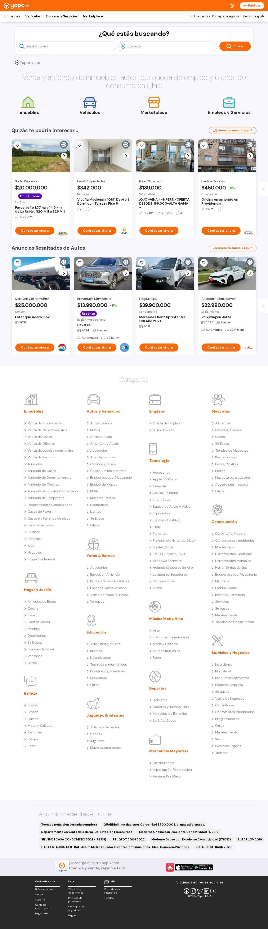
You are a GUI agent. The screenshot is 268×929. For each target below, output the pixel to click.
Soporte (40, 899)
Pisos (32, 615)
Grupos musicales (166, 651)
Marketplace (93, 16)
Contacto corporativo (42, 906)
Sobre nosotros (44, 889)
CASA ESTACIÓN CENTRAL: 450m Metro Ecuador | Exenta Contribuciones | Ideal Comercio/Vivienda (115, 847)
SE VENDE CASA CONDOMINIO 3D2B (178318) (73, 839)
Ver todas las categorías (112, 890)
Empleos (157, 411)
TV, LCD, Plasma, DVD (169, 554)
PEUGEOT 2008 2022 (129, 839)
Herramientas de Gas (231, 567)
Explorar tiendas (200, 16)
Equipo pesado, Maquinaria (111, 477)
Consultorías (225, 705)
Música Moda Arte (166, 618)
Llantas (95, 511)
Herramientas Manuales (233, 561)
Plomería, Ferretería (230, 595)
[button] (64, 156)
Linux (157, 527)
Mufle (94, 491)
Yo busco (97, 601)
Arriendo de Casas (42, 471)
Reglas (72, 915)
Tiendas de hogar (41, 649)
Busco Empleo (163, 430)
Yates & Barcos (101, 555)
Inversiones (223, 664)
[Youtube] (213, 891)
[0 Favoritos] (17, 263)
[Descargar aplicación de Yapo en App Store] (184, 867)
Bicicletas (160, 700)
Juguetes (97, 741)
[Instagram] (193, 891)
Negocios (35, 552)
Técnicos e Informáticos (108, 664)
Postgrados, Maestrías (107, 671)
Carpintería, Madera (230, 533)
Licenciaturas (100, 657)
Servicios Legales (228, 746)
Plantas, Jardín (39, 622)
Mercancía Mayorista (169, 751)
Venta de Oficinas (41, 443)
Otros (32, 663)
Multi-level (223, 671)
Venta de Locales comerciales (50, 450)
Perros (220, 471)
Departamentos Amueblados (50, 505)
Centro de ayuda (253, 16)
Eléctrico (222, 581)
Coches (96, 734)
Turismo (221, 753)
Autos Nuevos (101, 437)
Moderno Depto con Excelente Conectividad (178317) (191, 839)
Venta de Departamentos (47, 430)
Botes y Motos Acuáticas (109, 581)
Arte (156, 630)
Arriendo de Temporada (46, 498)
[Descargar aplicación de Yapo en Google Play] (203, 867)
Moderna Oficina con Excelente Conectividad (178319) (179, 832)
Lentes (33, 719)
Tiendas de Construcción (234, 622)
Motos (95, 430)
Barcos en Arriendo (105, 574)
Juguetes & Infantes (105, 715)
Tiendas (109, 898)
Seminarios (98, 678)
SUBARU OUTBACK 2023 (214, 847)
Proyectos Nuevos (41, 559)
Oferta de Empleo (166, 423)
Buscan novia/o (226, 457)
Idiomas (96, 651)
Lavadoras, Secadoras (170, 574)
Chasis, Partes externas (108, 471)
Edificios (34, 532)
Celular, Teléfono (165, 493)
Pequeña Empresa (229, 685)
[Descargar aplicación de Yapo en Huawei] (170, 867)
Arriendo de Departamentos (49, 477)
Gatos (220, 437)
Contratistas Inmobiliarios (235, 540)
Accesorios (99, 450)
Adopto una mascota (231, 484)
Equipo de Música (103, 484)
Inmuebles (12, 16)
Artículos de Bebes (42, 601)
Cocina (33, 608)
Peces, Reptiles (226, 464)
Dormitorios (37, 635)
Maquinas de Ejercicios (170, 713)
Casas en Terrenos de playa (49, 518)
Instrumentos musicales (171, 637)
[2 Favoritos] (80, 263)
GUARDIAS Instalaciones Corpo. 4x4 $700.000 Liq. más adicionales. (154, 824)
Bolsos (33, 705)
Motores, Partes (102, 498)
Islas (31, 545)
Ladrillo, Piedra (226, 588)
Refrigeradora (163, 581)
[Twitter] (200, 891)
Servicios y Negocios (231, 652)
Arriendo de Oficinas (43, 484)
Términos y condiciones (75, 890)
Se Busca (97, 518)
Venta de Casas (40, 437)
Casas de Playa (39, 511)
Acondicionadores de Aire (173, 567)
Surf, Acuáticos (164, 720)
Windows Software (167, 561)
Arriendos (35, 464)
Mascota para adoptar (232, 477)
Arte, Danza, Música (105, 644)
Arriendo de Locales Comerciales (53, 491)
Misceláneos (224, 547)
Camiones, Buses (103, 464)
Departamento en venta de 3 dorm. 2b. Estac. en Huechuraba (86, 832)
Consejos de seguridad (226, 16)
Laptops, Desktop (166, 520)
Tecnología (159, 460)
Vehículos (33, 16)
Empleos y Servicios (62, 16)
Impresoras (161, 513)
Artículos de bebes (104, 727)
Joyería (33, 712)
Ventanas (35, 656)
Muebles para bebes (105, 747)
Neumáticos (99, 505)
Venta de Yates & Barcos (109, 595)
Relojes (33, 739)
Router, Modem (164, 547)
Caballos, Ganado (228, 430)
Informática (161, 499)
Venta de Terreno (41, 457)
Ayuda (39, 894)
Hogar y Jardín (37, 589)
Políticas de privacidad (75, 899)
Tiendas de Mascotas (231, 450)
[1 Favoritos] (142, 263)
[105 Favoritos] (17, 145)
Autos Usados (101, 423)
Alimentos (223, 423)
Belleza (30, 693)
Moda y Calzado (40, 725)
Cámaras (159, 486)
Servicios (222, 601)
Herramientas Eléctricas (233, 554)
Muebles (34, 629)
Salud (219, 739)
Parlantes (160, 533)
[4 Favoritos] (204, 145)
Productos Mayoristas (232, 678)
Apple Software (165, 479)
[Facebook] (186, 891)
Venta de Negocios (229, 698)
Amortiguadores (102, 457)
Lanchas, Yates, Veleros (108, 588)
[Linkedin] (206, 891)
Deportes (157, 688)
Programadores (227, 719)
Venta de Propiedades (45, 423)
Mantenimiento (226, 615)
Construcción (224, 521)
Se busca (35, 642)
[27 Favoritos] (80, 145)
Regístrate (41, 913)
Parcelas (34, 539)
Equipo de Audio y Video (172, 506)
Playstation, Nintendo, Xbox (174, 540)
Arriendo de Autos (104, 443)
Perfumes (35, 732)
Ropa (32, 746)
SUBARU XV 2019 (250, 839)
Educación (96, 632)
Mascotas (221, 411)
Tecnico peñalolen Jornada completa (69, 824)
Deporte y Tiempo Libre (171, 707)
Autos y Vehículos (103, 411)
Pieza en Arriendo (41, 525)
